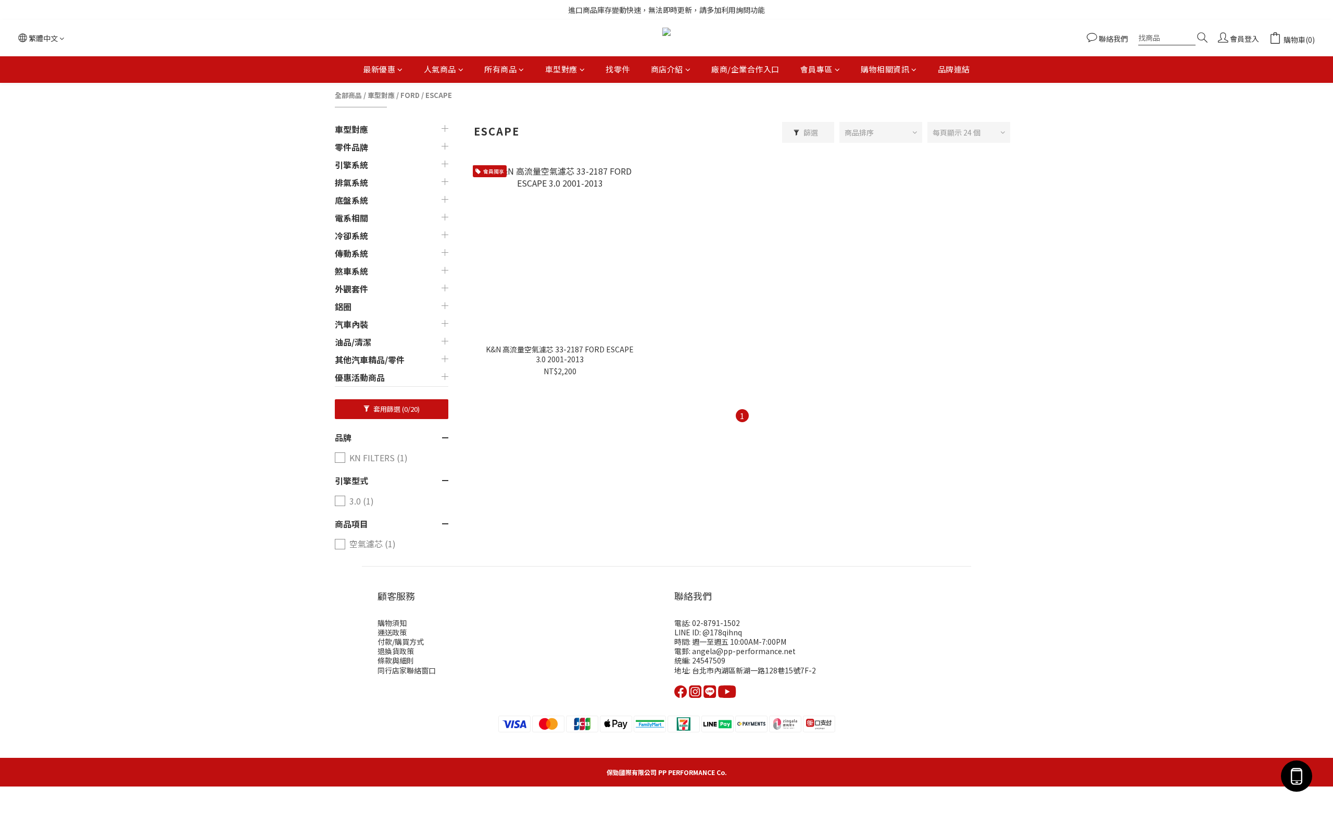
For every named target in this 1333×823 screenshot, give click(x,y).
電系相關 (351, 218)
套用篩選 (396, 409)
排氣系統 (351, 182)
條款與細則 (396, 660)
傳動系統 (351, 253)
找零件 (618, 69)
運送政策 (392, 632)
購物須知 (392, 623)
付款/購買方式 (401, 641)
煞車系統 (351, 271)
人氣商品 (440, 69)
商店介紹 (667, 69)
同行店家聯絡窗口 (407, 670)
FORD (410, 95)
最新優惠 (379, 69)
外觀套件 (351, 288)
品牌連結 (954, 69)
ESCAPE (438, 95)
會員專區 (816, 69)
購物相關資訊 (885, 69)
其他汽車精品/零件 (370, 359)
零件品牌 (351, 147)
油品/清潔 (353, 342)
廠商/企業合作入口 (745, 69)
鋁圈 (343, 306)
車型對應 (561, 69)
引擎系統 (351, 164)
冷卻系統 (351, 235)
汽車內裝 (351, 324)
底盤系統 (351, 200)
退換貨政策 (396, 651)
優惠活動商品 (360, 377)
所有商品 (500, 69)
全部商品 (348, 95)
